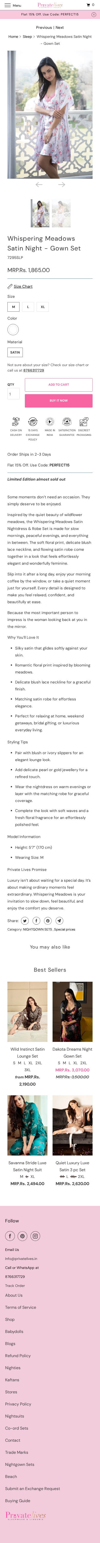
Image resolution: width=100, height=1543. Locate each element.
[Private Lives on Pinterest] (23, 1236)
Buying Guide (17, 1500)
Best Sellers (50, 969)
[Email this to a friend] (58, 921)
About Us (14, 1295)
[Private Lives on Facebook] (11, 1236)
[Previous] (38, 184)
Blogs (10, 1343)
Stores (11, 1392)
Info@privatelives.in (21, 1258)
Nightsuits (14, 1416)
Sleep (27, 36)
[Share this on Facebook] (35, 921)
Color (12, 318)
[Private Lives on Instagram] (36, 1236)
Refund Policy (18, 1355)
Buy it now (59, 401)
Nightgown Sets (19, 1464)
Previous (44, 27)
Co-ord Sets (16, 1428)
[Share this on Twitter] (24, 921)
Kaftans (12, 1380)
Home (13, 36)
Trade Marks (16, 1452)
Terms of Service (20, 1307)
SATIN (15, 352)
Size (11, 296)
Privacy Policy (18, 1404)
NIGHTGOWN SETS (38, 929)
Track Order (15, 1285)
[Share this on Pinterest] (47, 921)
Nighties (13, 1367)
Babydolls (14, 1331)
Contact (12, 1440)
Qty (10, 384)
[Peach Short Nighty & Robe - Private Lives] (50, 115)
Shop (10, 1319)
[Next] (61, 184)
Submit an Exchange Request (32, 1488)
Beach (11, 1476)
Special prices (64, 929)
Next (60, 27)
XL (43, 307)
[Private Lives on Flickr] (44, 1236)
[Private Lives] (50, 5)
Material (14, 342)
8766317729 (33, 370)
